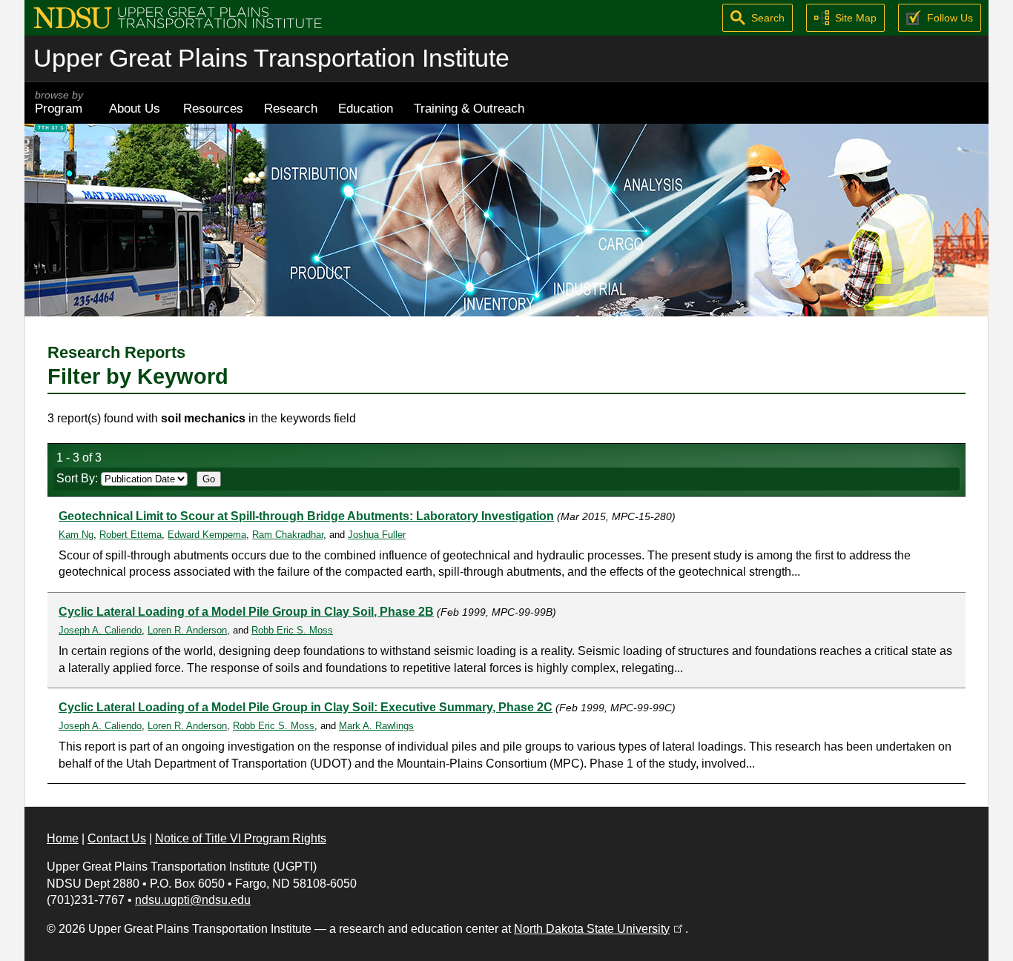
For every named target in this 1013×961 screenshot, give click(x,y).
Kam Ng (76, 534)
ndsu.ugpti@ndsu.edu (193, 900)
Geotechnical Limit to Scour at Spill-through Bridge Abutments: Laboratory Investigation (306, 516)
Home (63, 838)
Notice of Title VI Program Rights (240, 838)
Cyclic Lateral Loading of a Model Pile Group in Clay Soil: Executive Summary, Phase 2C (305, 707)
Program (59, 103)
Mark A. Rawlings (376, 725)
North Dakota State (599, 928)
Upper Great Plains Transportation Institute (271, 58)
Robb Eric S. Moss (292, 630)
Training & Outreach (469, 108)
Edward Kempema (207, 534)
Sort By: (78, 478)
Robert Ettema (130, 534)
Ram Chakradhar (287, 534)
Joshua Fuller (377, 534)
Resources (213, 108)
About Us (134, 108)
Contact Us (117, 838)
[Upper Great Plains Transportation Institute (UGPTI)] (177, 16)
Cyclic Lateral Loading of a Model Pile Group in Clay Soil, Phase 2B (246, 611)
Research (290, 108)
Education (365, 108)
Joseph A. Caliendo (100, 630)
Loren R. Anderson (187, 630)
